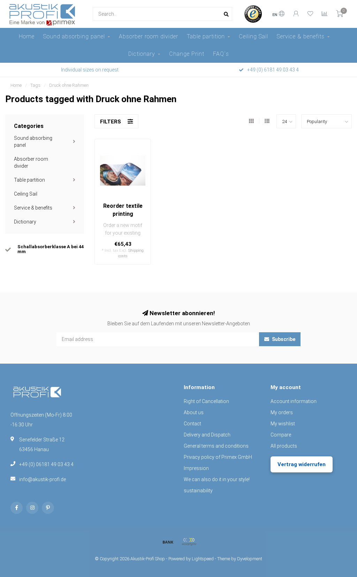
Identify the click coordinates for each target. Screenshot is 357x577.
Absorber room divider (148, 36)
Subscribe (283, 339)
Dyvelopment (249, 558)
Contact (192, 423)
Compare (281, 435)
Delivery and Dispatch (207, 435)
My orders (282, 412)
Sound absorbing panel (74, 36)
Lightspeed (203, 558)
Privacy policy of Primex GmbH (218, 457)
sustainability (198, 490)
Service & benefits (301, 36)
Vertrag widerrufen (302, 464)
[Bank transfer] (168, 542)
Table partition (206, 36)
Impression (196, 468)
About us (194, 412)
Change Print (186, 54)
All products (284, 446)
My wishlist (283, 423)
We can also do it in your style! (217, 479)
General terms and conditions (216, 446)
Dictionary (141, 54)
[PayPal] (189, 542)
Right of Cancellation (206, 401)
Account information (294, 401)
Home (27, 36)
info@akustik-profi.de (42, 479)
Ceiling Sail (253, 36)
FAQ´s (221, 54)
